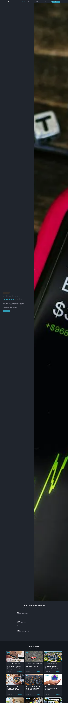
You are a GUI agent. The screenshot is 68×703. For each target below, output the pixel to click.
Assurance (30, 1)
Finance (41, 1)
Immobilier (44, 1)
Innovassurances (12, 1)
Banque (34, 1)
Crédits (37, 1)
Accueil (23, 1)
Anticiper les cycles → (55, 1)
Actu (26, 1)
